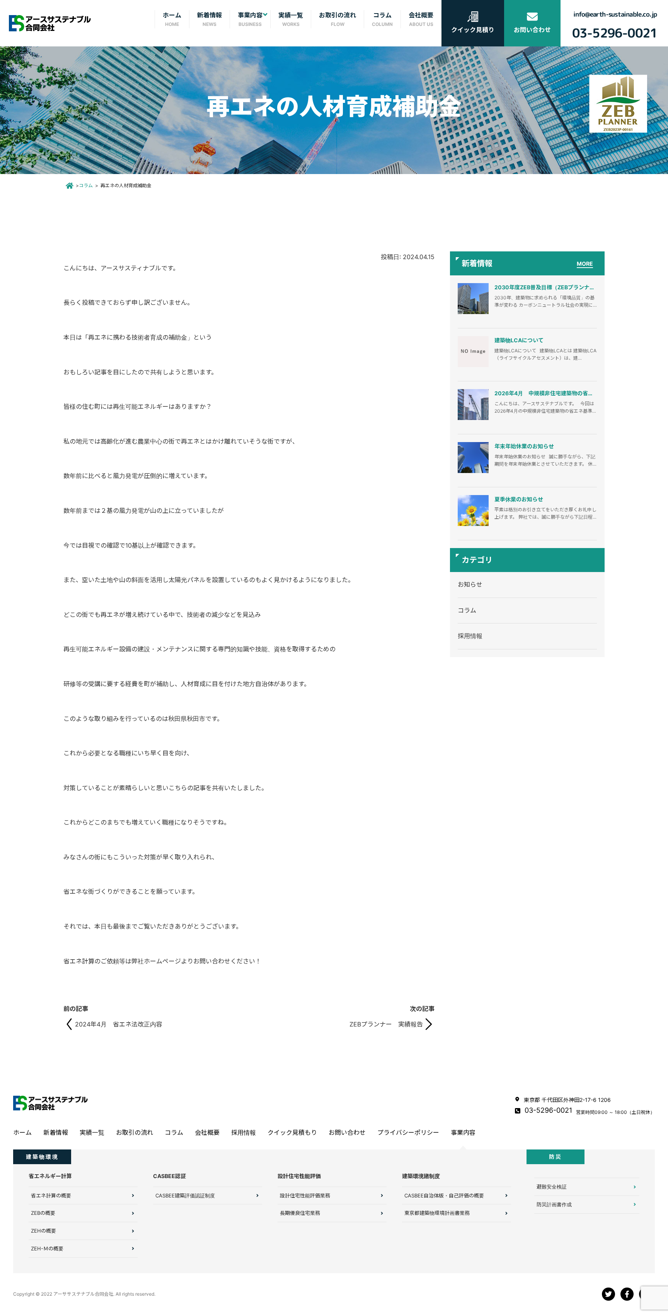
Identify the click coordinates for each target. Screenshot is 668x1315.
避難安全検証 (552, 1187)
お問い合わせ (347, 1132)
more (585, 263)
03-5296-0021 (548, 1110)
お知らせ (470, 584)
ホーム (22, 1132)
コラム (86, 185)
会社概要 (207, 1132)
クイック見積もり (292, 1132)
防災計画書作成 (554, 1204)
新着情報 (55, 1132)
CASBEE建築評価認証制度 (185, 1195)
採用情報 (470, 636)
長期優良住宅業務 (300, 1213)
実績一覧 (92, 1132)
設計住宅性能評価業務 (305, 1195)
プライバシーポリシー (408, 1132)
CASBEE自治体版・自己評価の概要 (444, 1195)
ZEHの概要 (43, 1231)
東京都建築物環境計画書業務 (437, 1213)
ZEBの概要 (43, 1213)
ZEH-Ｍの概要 (47, 1248)
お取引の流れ (134, 1132)
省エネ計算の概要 (51, 1195)
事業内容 (463, 1132)
